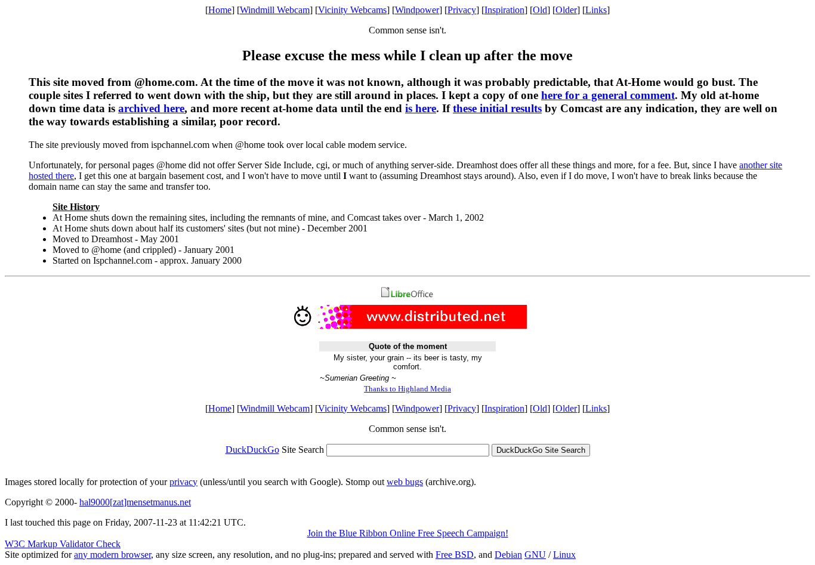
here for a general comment (608, 95)
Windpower (417, 10)
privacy (183, 482)
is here (420, 108)
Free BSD (455, 554)
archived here (151, 108)
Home (219, 10)
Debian (508, 554)
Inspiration (504, 10)
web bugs (405, 482)
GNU (535, 554)
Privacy (461, 10)
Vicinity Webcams (352, 10)
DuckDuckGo (252, 449)
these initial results (497, 108)
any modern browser (112, 554)
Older (566, 10)
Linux (564, 554)
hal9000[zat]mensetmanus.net (135, 502)
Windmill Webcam (275, 10)
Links (596, 10)
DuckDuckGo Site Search (540, 450)
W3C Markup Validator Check (63, 544)
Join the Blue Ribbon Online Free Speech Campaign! (407, 533)
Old (540, 10)
